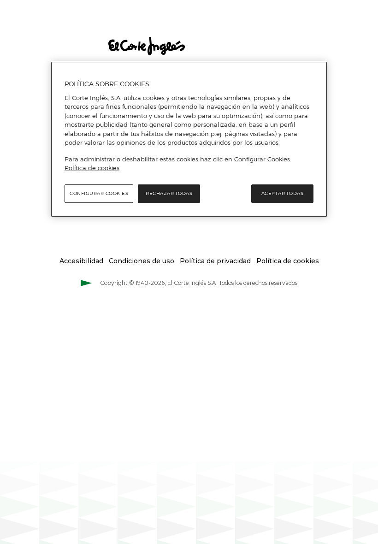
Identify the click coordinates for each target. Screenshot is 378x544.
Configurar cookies (99, 193)
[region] (189, 139)
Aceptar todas (282, 193)
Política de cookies (92, 167)
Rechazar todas (169, 193)
